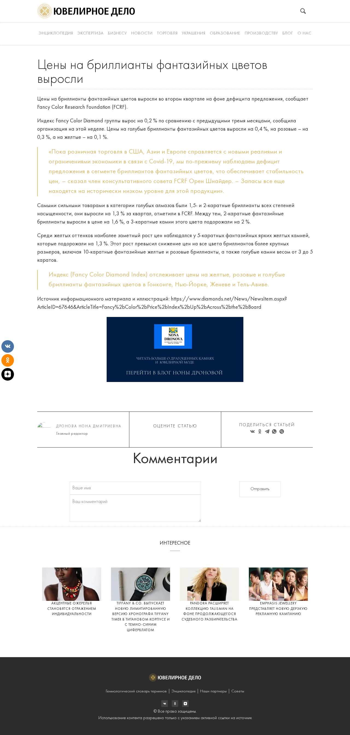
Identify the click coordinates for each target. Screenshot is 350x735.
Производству (261, 33)
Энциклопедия (56, 33)
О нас (304, 33)
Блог (287, 33)
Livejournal (164, 703)
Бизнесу (117, 33)
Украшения (193, 33)
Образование (225, 33)
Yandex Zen (175, 703)
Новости (142, 33)
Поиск (303, 11)
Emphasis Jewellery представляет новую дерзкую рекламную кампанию (278, 609)
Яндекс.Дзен (185, 703)
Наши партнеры (213, 691)
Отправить (259, 489)
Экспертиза (90, 33)
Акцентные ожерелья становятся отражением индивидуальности (71, 609)
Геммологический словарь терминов (136, 691)
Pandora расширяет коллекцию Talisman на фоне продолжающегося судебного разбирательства (209, 611)
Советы (237, 691)
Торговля (167, 33)
